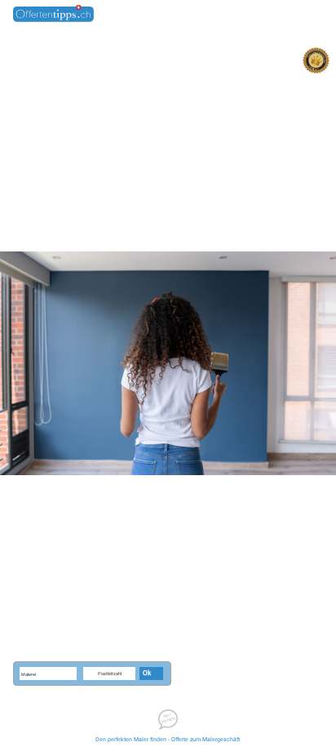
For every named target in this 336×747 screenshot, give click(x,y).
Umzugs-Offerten (137, 15)
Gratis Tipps (306, 15)
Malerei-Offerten (257, 15)
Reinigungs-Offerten (198, 15)
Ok (147, 673)
